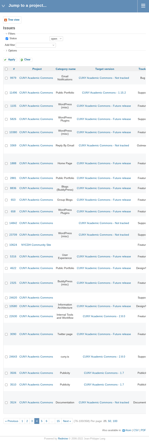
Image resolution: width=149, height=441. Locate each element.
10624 (13, 244)
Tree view (13, 19)
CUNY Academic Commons (36, 77)
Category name (66, 68)
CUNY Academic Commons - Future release (104, 105)
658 (13, 211)
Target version (104, 68)
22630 (13, 316)
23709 (13, 234)
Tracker (143, 68)
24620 (13, 297)
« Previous (11, 421)
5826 (13, 119)
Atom (128, 430)
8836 (13, 188)
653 (13, 199)
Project (37, 68)
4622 (13, 268)
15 (58, 421)
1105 (13, 105)
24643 (13, 356)
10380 (13, 132)
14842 (13, 223)
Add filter (10, 45)
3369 (13, 145)
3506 (13, 372)
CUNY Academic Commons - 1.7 (104, 372)
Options (12, 50)
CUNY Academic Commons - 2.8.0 (104, 316)
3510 (13, 384)
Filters (11, 33)
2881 (13, 178)
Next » (67, 421)
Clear (27, 59)
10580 (13, 306)
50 (109, 421)
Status (13, 38)
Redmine (63, 438)
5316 (13, 256)
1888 (13, 163)
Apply (11, 59)
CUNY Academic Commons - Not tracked (104, 77)
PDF (143, 430)
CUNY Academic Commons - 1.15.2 (104, 92)
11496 (13, 92)
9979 (13, 77)
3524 (13, 402)
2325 (13, 282)
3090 (13, 334)
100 (115, 421)
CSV (136, 430)
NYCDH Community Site (36, 244)
